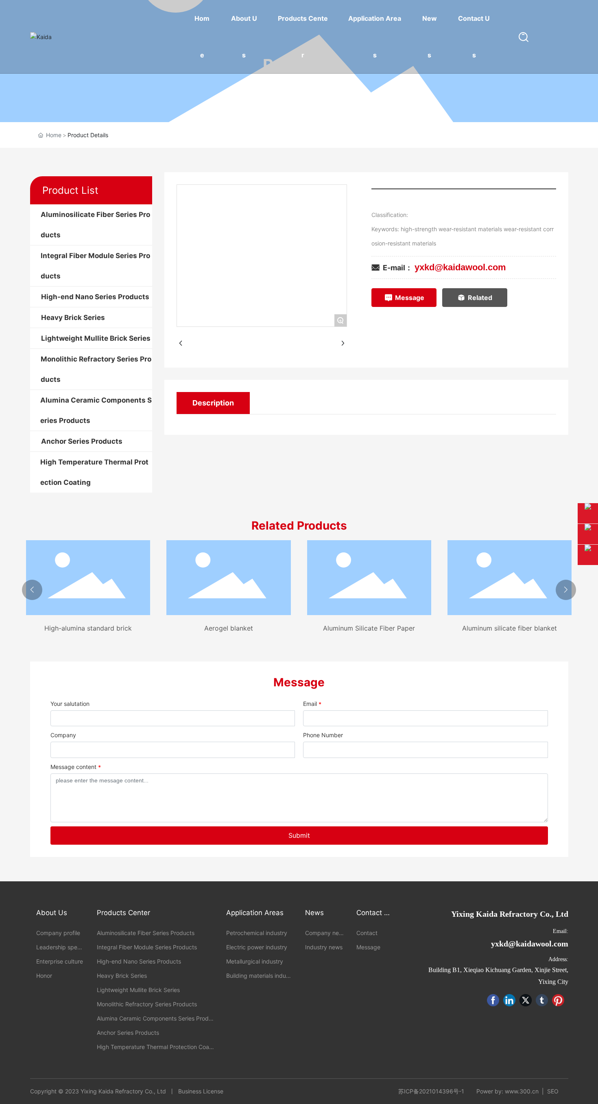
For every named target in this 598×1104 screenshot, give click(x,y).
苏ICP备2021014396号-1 (431, 1091)
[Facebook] (493, 1000)
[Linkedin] (509, 1000)
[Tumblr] (542, 1000)
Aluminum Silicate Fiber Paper (369, 628)
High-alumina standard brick (88, 628)
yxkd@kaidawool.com (460, 267)
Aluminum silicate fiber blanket (509, 628)
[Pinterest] (558, 1000)
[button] (32, 590)
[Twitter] (525, 1000)
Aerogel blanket (228, 628)
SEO (553, 1091)
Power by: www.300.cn (507, 1091)
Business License (200, 1091)
